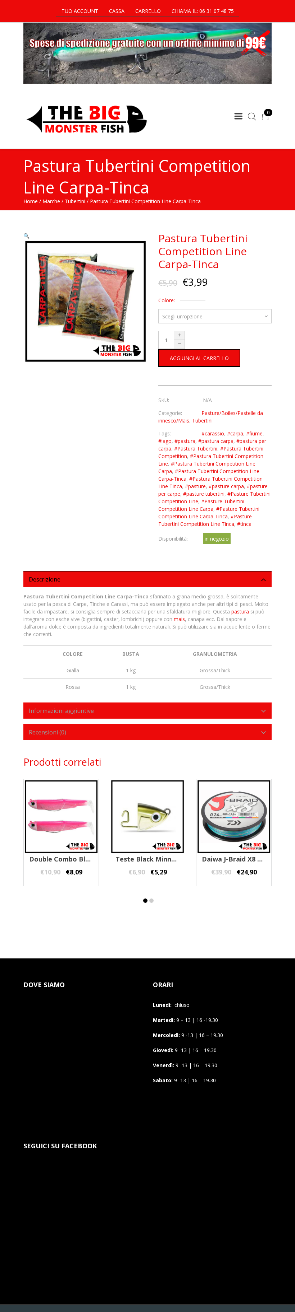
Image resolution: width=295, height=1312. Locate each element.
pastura (240, 611)
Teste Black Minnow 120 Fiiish (163, 859)
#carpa (235, 433)
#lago (165, 441)
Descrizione (44, 579)
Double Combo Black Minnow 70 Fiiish (90, 859)
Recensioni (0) (47, 732)
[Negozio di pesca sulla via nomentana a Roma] (86, 137)
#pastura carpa (215, 441)
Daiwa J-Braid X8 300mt (239, 859)
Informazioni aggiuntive (61, 711)
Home (30, 201)
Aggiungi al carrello (199, 358)
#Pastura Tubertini (195, 448)
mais (179, 619)
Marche (51, 201)
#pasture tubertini (203, 493)
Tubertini (75, 201)
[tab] (147, 579)
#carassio (212, 433)
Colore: (166, 300)
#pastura (184, 441)
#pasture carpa (226, 486)
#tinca (244, 523)
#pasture (195, 486)
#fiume (254, 433)
